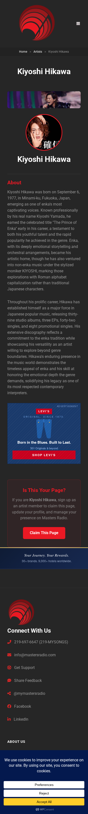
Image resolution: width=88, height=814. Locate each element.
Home (23, 51)
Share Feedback (27, 680)
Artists (37, 51)
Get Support (24, 667)
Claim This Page (44, 532)
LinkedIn (20, 719)
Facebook (22, 706)
